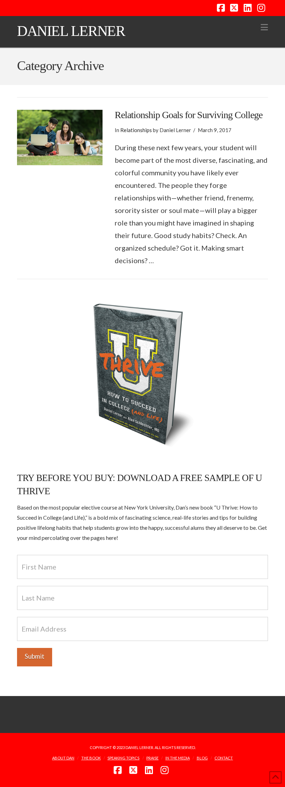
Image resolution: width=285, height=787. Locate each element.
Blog (202, 758)
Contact (223, 758)
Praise (152, 758)
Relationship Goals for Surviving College (189, 114)
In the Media (177, 758)
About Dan (63, 758)
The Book (91, 758)
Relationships (136, 130)
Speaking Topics (123, 758)
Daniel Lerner (71, 31)
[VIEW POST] (59, 137)
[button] (264, 27)
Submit (34, 656)
